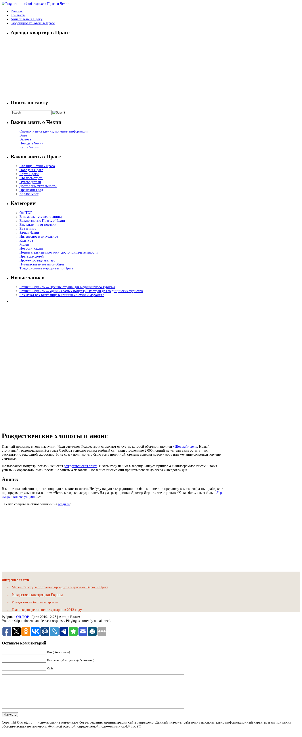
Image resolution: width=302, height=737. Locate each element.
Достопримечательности (38, 186)
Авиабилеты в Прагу (26, 19)
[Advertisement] (44, 365)
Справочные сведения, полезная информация (53, 131)
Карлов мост (28, 194)
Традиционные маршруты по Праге (46, 268)
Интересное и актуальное (38, 236)
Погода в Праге (31, 170)
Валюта (25, 139)
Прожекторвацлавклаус (37, 260)
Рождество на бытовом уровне (35, 602)
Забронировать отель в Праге (33, 23)
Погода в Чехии (31, 143)
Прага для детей (31, 256)
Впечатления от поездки (37, 224)
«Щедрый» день (185, 446)
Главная (17, 11)
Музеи (24, 244)
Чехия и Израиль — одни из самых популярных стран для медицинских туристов (81, 291)
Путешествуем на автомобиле (41, 264)
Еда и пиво (27, 228)
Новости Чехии (31, 248)
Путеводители (30, 182)
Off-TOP (25, 212)
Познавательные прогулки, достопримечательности (58, 252)
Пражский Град (31, 190)
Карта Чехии (29, 147)
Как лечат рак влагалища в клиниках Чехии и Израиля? (61, 295)
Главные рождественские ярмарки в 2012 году (47, 610)
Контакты (18, 15)
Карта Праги (29, 174)
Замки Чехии (29, 232)
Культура (26, 240)
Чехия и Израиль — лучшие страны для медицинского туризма (67, 287)
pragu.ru (64, 504)
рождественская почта (80, 466)
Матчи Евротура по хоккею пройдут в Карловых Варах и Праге (60, 587)
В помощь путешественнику (41, 216)
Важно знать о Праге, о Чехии (42, 220)
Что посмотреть (31, 178)
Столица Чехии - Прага (37, 166)
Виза (23, 135)
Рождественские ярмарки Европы (37, 595)
